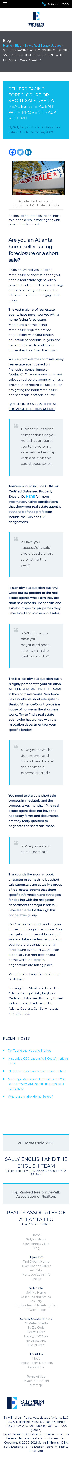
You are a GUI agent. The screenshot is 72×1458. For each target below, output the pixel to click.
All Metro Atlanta (36, 1323)
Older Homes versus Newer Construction (36, 1071)
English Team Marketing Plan (36, 1305)
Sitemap (36, 1385)
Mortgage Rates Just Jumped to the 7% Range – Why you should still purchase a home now (36, 1083)
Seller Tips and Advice (36, 1297)
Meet (36, 1358)
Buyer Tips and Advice (36, 1266)
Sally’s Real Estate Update (43, 45)
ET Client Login (36, 1310)
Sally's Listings (36, 1239)
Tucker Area (36, 1345)
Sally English (21, 127)
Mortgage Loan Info (36, 1274)
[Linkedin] (28, 152)
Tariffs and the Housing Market (29, 1050)
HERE (30, 496)
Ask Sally (36, 1270)
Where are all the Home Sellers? (30, 1096)
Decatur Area (36, 1332)
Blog (18, 45)
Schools (36, 1279)
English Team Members (36, 1363)
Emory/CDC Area (36, 1336)
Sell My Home (36, 1292)
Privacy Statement (36, 1381)
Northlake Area (36, 1340)
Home (7, 45)
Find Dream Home (36, 1261)
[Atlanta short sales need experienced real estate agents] (36, 178)
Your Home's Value (36, 1244)
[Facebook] (12, 152)
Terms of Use (36, 1376)
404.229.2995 (58, 4)
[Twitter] (20, 152)
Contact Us (36, 1367)
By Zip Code (36, 1327)
